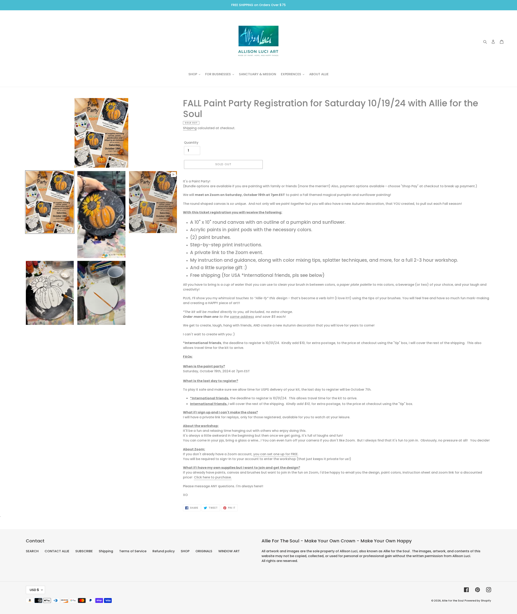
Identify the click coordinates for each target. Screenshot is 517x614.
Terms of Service (132, 551)
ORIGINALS (203, 551)
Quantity (191, 142)
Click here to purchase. (213, 477)
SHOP (185, 551)
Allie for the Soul (453, 600)
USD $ (34, 590)
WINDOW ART (229, 551)
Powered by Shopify (477, 600)
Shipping (190, 128)
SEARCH (32, 551)
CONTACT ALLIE (57, 551)
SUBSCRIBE (84, 551)
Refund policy (163, 551)
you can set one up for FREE (275, 454)
